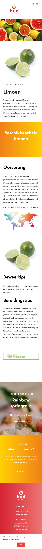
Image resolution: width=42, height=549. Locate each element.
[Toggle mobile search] (33, 3)
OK (21, 545)
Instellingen (34, 537)
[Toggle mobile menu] (37, 3)
